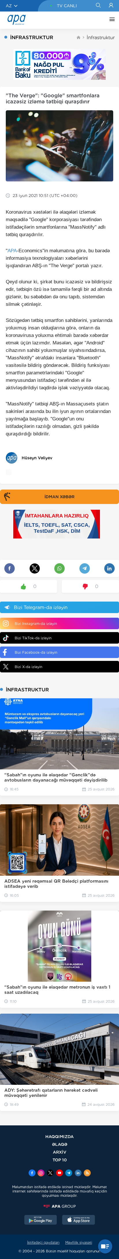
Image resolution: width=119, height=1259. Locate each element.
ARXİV (59, 1152)
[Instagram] (41, 1173)
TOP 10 (60, 1159)
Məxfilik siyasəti (78, 1242)
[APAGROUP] (59, 1206)
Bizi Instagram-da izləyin (36, 623)
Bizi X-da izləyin (28, 667)
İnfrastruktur (101, 37)
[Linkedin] (78, 1173)
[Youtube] (59, 1173)
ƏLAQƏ (59, 1144)
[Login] (111, 6)
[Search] (98, 6)
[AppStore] (78, 1220)
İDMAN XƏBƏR (59, 496)
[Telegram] (68, 1173)
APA (12, 250)
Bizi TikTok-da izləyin (33, 638)
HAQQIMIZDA (59, 1136)
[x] (50, 1173)
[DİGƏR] (111, 20)
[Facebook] (32, 1173)
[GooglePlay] (40, 1220)
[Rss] (87, 1173)
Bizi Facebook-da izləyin (36, 652)
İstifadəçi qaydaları (43, 1242)
